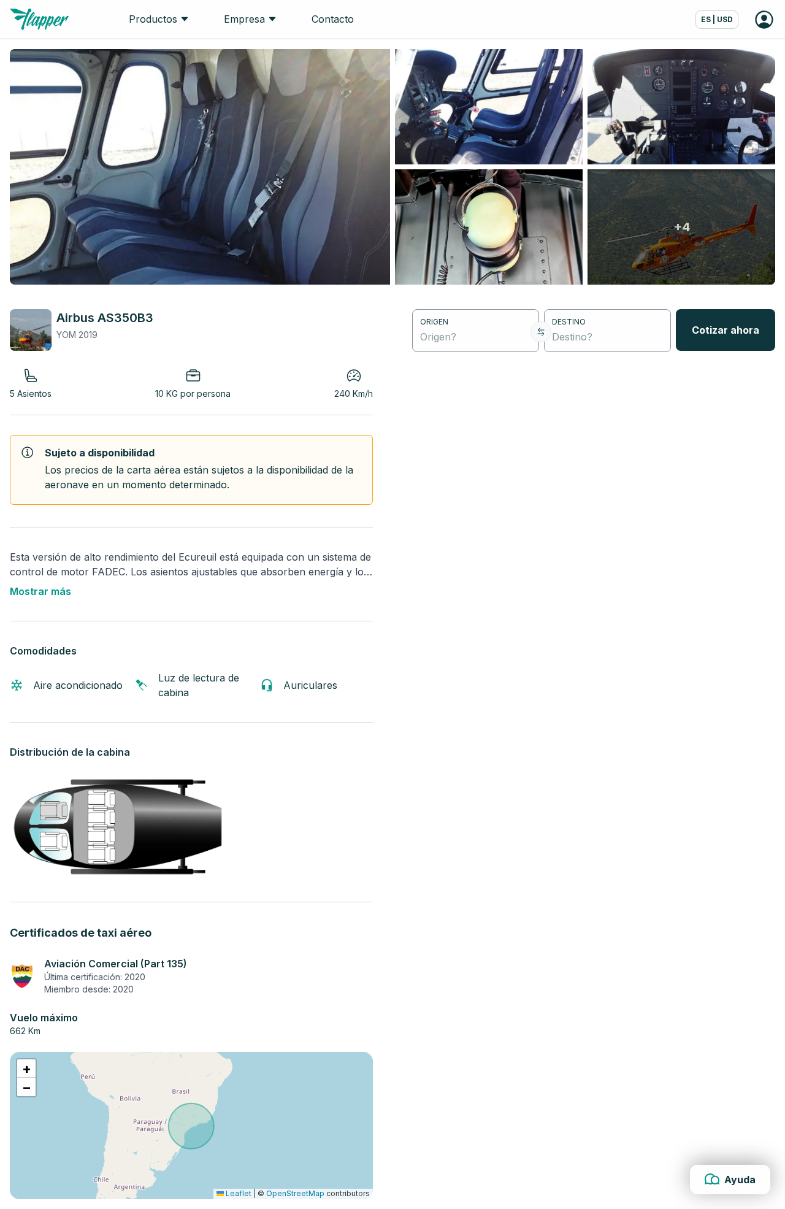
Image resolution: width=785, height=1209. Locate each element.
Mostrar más (40, 591)
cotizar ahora (725, 330)
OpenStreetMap (295, 1193)
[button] (26, 1068)
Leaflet (237, 1193)
